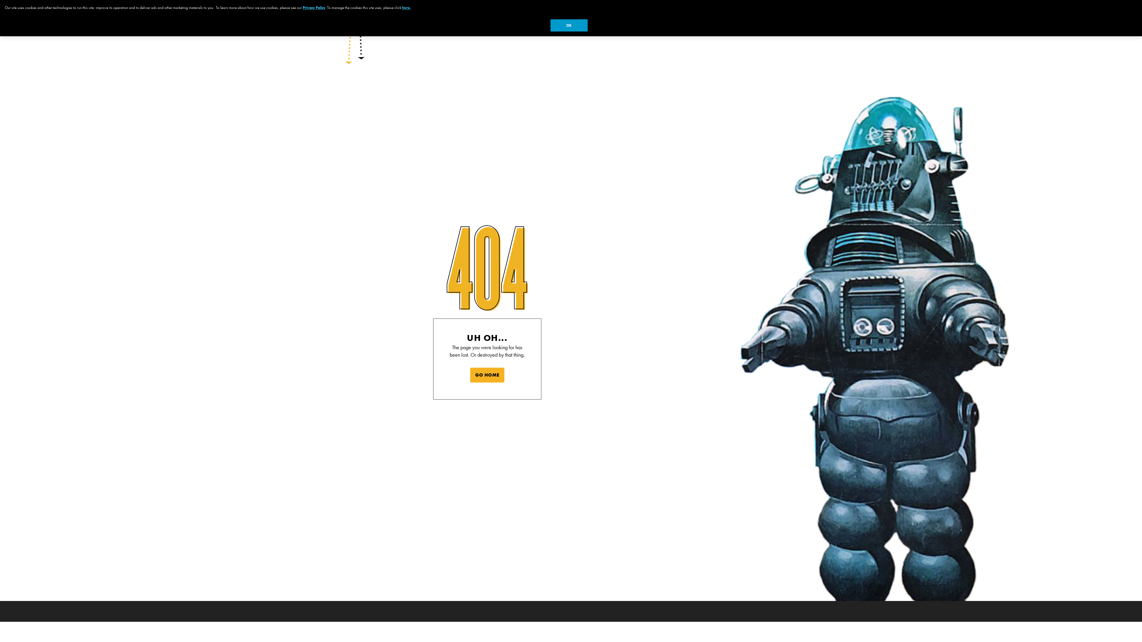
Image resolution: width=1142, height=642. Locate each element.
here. (406, 7)
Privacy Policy (314, 7)
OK (569, 25)
